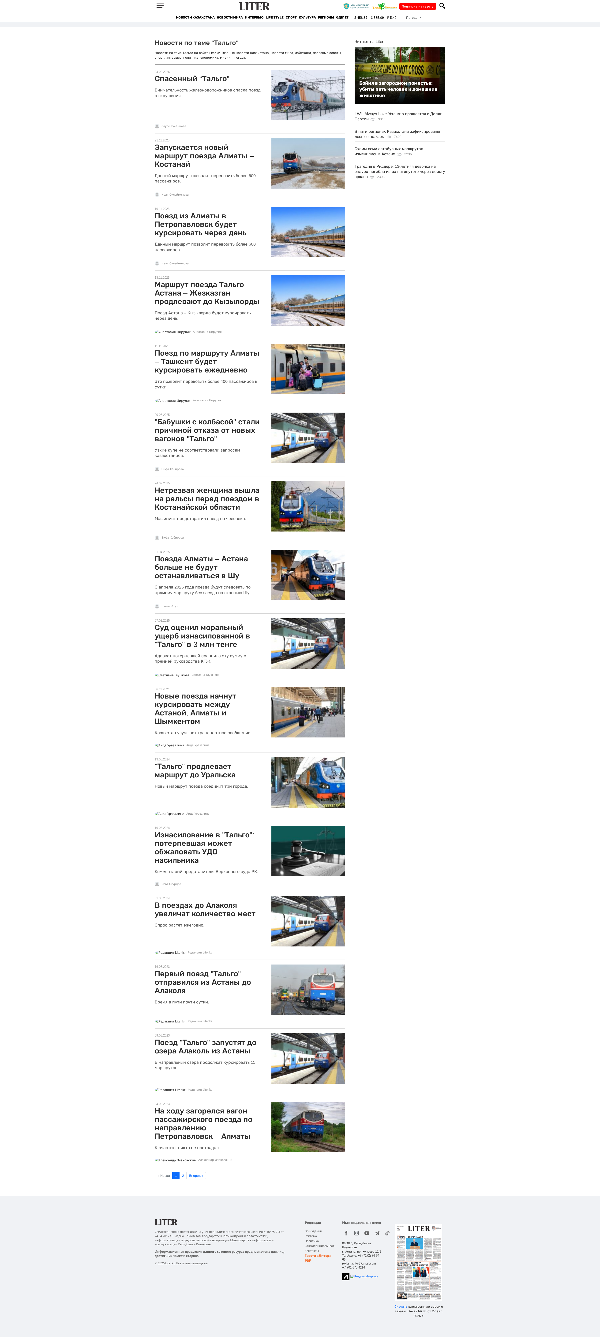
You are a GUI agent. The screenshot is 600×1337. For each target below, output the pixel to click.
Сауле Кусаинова (173, 126)
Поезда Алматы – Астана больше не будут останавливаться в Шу (201, 567)
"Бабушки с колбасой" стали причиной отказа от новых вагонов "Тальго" (207, 430)
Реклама (311, 1236)
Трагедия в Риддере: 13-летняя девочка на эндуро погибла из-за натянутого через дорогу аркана (400, 171)
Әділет (342, 17)
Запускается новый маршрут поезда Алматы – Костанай (204, 155)
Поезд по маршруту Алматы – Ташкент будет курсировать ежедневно (207, 361)
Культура (307, 17)
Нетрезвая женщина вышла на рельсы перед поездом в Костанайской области (207, 498)
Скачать (400, 1306)
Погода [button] (412, 17)
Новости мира (230, 17)
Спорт (291, 17)
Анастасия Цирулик (207, 332)
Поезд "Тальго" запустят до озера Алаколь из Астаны (205, 1046)
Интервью (254, 17)
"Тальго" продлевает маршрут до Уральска (195, 770)
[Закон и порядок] (357, 6)
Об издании (313, 1231)
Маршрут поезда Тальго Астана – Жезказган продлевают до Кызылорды (207, 293)
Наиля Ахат (169, 606)
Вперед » (196, 1175)
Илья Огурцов (171, 884)
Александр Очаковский (215, 1160)
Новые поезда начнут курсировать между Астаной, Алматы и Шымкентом (195, 708)
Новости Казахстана (195, 17)
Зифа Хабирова (172, 469)
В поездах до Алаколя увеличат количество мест (205, 909)
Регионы (326, 17)
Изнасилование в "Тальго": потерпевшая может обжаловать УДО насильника (204, 847)
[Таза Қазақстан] (386, 6)
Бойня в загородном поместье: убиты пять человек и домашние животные (398, 89)
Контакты (312, 1251)
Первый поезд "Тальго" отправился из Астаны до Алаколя (203, 982)
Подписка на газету (418, 6)
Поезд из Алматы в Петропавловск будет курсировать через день (201, 224)
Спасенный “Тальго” (192, 78)
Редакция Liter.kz (200, 952)
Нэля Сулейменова (175, 194)
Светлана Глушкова (205, 674)
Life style (274, 17)
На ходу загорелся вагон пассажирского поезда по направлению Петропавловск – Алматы (203, 1123)
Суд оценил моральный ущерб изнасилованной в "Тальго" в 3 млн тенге (202, 636)
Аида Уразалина (198, 745)
